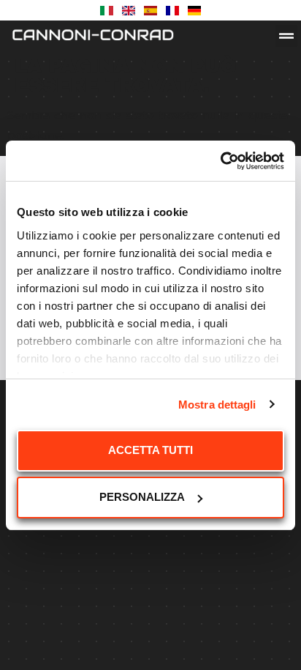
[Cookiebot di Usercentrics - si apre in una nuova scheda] (220, 161)
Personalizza (142, 497)
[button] (286, 36)
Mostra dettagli (217, 404)
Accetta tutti (150, 450)
